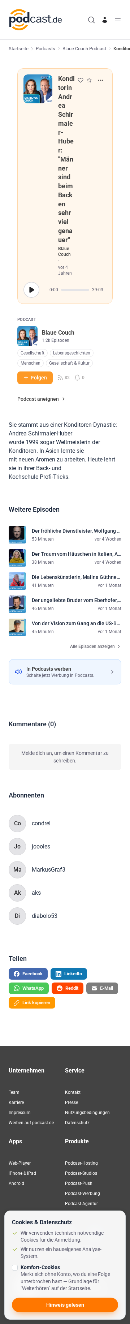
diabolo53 (44, 915)
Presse (71, 1102)
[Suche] (91, 19)
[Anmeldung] (105, 20)
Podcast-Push (78, 1183)
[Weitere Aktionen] (101, 80)
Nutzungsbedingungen (87, 1112)
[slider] (75, 290)
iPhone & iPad (22, 1173)
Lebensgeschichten (71, 353)
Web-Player (20, 1163)
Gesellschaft (32, 353)
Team (14, 1092)
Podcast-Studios (81, 1173)
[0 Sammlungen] (89, 80)
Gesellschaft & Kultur (69, 363)
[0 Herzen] (80, 80)
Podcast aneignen (38, 399)
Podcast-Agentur (81, 1203)
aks (36, 892)
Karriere (16, 1102)
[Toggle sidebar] (117, 20)
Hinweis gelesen (65, 1305)
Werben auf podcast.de (31, 1122)
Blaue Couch (64, 251)
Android (16, 1183)
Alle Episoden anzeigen (92, 646)
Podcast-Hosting (81, 1163)
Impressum (20, 1112)
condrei (41, 823)
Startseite (19, 48)
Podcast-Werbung (82, 1193)
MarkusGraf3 (48, 869)
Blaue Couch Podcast (84, 48)
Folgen (39, 378)
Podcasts (45, 48)
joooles (41, 846)
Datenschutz (77, 1122)
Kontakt (73, 1092)
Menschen (30, 363)
